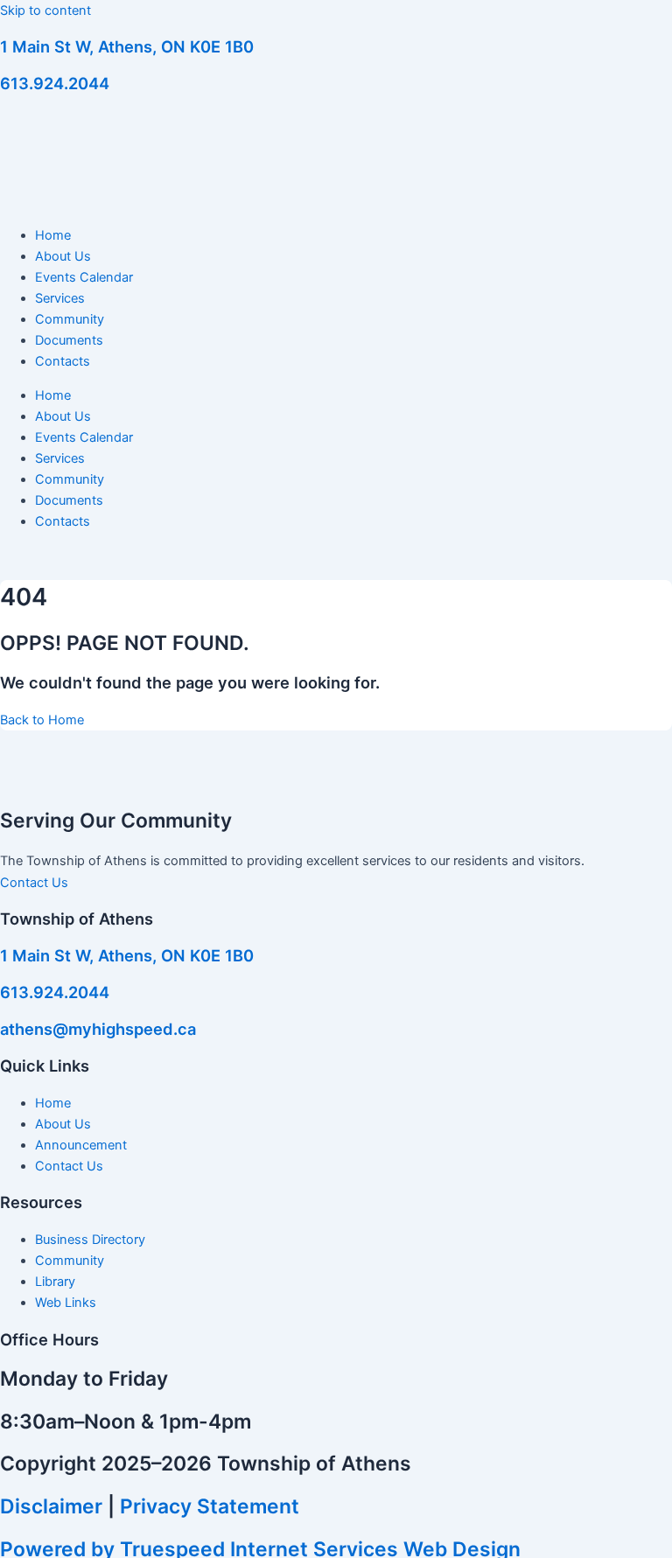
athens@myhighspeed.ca (98, 1028)
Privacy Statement (209, 1506)
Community (69, 319)
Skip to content (45, 10)
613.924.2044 (54, 83)
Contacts (62, 361)
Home (53, 235)
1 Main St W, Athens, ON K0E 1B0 (127, 46)
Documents (69, 340)
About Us (63, 256)
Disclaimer (51, 1506)
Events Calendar (84, 277)
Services (60, 298)
